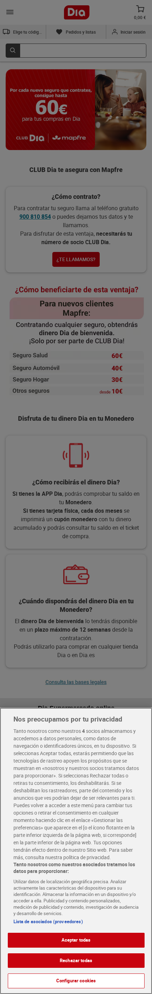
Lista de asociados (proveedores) (48, 921)
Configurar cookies (76, 980)
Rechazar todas (76, 960)
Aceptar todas (76, 940)
